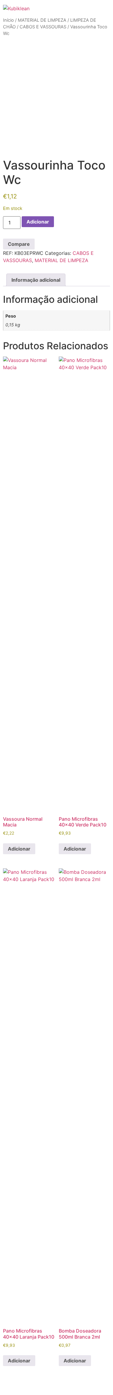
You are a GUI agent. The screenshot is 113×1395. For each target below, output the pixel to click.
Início (8, 20)
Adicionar (38, 222)
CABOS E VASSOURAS (43, 27)
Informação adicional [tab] (35, 280)
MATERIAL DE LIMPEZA (42, 20)
